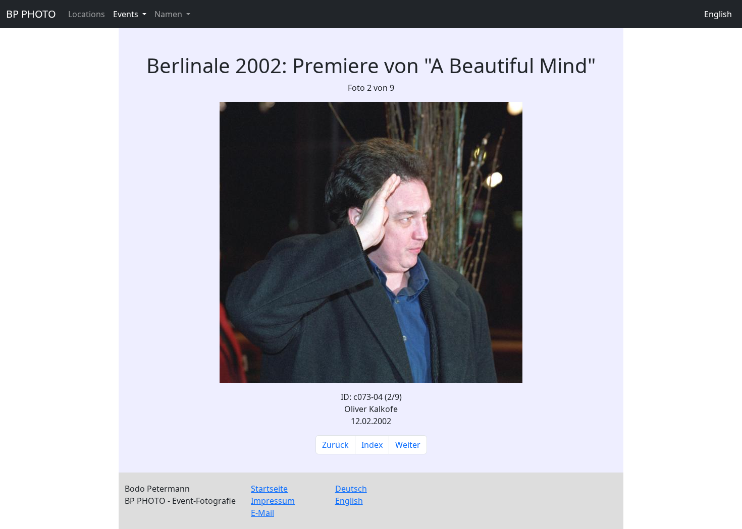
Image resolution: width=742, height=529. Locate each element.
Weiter (407, 444)
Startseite (269, 488)
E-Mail (262, 512)
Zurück (335, 444)
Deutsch (351, 488)
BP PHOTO (31, 14)
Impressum (273, 500)
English (718, 14)
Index (372, 444)
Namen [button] (169, 14)
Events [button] (126, 14)
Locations (86, 14)
